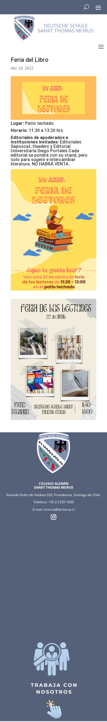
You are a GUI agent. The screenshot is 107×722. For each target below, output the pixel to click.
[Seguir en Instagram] (53, 516)
